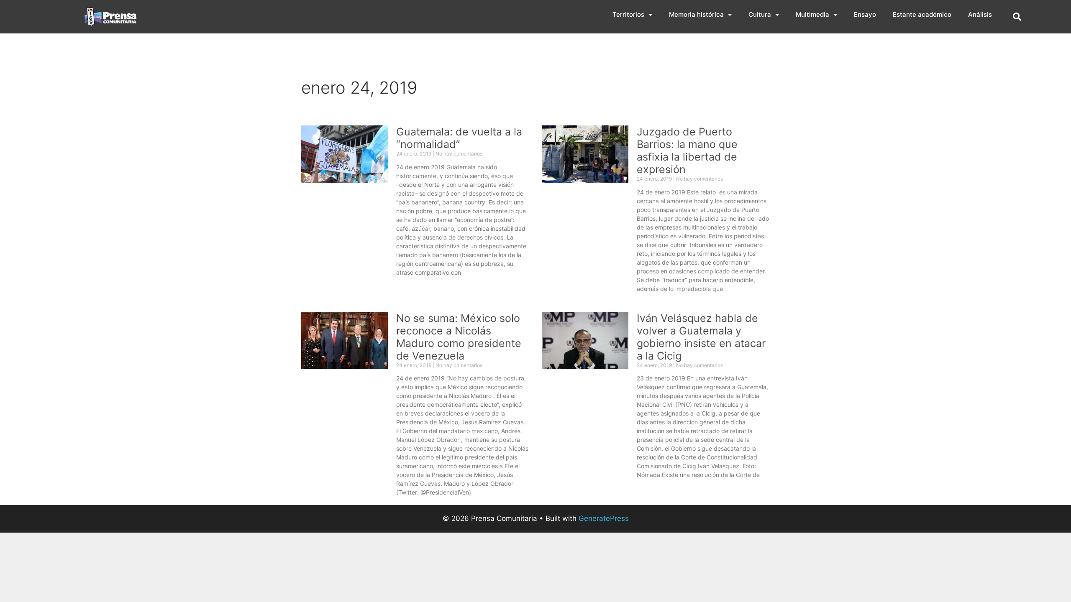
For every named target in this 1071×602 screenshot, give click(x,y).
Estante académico (922, 14)
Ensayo (865, 14)
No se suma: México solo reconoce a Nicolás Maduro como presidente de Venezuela (458, 337)
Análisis (980, 14)
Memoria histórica (696, 14)
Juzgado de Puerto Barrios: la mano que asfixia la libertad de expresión (687, 150)
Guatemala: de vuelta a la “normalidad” (459, 137)
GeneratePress (604, 518)
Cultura (759, 14)
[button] (1017, 16)
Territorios (628, 14)
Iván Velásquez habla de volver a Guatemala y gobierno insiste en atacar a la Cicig (701, 337)
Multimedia (812, 14)
